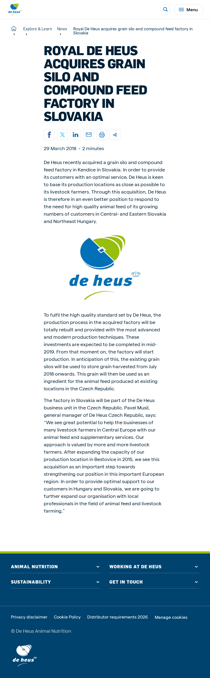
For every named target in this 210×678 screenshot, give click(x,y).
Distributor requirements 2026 (117, 617)
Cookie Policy (67, 617)
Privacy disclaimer (29, 617)
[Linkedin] (75, 134)
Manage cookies (171, 617)
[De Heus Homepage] (15, 9)
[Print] (101, 134)
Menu (192, 9)
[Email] (88, 134)
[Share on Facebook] (49, 134)
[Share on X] (62, 134)
